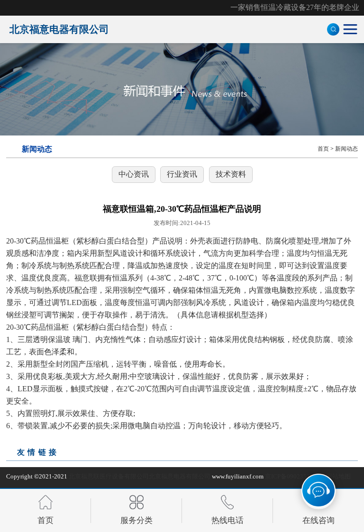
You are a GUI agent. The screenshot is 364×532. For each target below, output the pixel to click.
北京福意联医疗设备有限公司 (109, 476)
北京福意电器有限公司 (179, 476)
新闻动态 (346, 149)
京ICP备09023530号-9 (295, 476)
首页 (323, 149)
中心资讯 (133, 174)
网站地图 (338, 476)
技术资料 (231, 174)
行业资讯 (182, 174)
